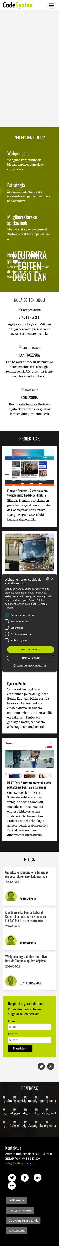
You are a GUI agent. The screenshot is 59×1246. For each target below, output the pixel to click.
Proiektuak (29, 438)
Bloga (29, 859)
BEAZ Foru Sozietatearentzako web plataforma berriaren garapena (29, 785)
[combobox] (47, 578)
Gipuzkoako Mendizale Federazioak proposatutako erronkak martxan (26, 874)
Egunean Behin (16, 683)
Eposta (12, 1034)
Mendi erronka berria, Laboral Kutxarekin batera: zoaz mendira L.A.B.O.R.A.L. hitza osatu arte (25, 916)
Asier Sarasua (28, 898)
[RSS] (51, 1066)
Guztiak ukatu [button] (30, 657)
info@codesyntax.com (20, 1163)
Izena (12, 1021)
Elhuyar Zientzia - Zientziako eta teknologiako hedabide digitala (27, 493)
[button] (29, 665)
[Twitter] (41, 1066)
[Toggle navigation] (51, 5)
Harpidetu (20, 1048)
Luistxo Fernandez (30, 983)
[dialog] (29, 623)
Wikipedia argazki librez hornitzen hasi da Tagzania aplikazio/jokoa (26, 958)
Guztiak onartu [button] (31, 649)
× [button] (52, 579)
